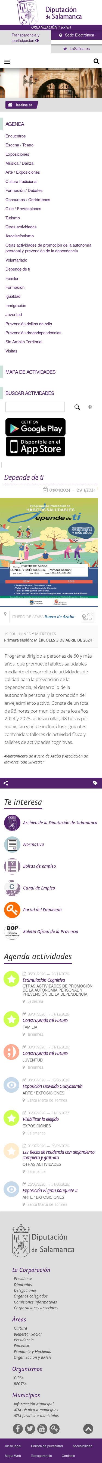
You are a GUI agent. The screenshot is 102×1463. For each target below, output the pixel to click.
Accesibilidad (82, 1445)
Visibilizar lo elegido (40, 1119)
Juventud (13, 314)
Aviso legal (13, 1445)
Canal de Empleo (39, 888)
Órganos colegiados (31, 1296)
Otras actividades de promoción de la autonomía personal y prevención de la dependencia (48, 247)
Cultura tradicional (21, 181)
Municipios (26, 1395)
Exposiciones (17, 154)
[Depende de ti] (49, 552)
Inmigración (15, 305)
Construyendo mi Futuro (45, 1020)
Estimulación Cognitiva (44, 980)
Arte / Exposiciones (22, 172)
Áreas (19, 1319)
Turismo (12, 217)
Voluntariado (16, 260)
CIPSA (19, 1378)
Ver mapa (87, 616)
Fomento (21, 1346)
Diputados (23, 1285)
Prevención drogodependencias (33, 332)
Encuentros (15, 136)
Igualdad (12, 296)
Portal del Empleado (42, 909)
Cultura (20, 1328)
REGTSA (20, 1384)
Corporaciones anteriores (36, 1308)
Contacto (68, 1455)
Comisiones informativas (35, 1302)
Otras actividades (21, 226)
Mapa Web (13, 1455)
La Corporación (31, 1270)
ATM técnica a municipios (36, 1410)
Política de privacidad (47, 1445)
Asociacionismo (19, 235)
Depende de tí (17, 269)
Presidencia (24, 1340)
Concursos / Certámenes (27, 199)
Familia (11, 278)
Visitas (11, 351)
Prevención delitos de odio (28, 323)
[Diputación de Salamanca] (51, 12)
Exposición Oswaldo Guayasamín (52, 1086)
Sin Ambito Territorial (23, 341)
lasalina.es (24, 104)
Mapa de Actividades (30, 371)
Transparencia (41, 1455)
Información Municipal (34, 1404)
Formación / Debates (24, 190)
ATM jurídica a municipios (36, 1415)
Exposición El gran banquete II (50, 1191)
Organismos (27, 1369)
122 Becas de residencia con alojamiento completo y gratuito (58, 1155)
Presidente (23, 1279)
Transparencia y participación (25, 37)
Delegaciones (25, 1290)
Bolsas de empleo (39, 866)
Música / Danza (19, 163)
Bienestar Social (28, 1334)
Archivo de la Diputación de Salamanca (60, 822)
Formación (14, 287)
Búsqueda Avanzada (90, 407)
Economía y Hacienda (32, 1351)
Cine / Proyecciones (23, 208)
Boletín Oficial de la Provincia (50, 931)
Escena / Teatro (19, 145)
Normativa (33, 844)
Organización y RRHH (32, 1357)
